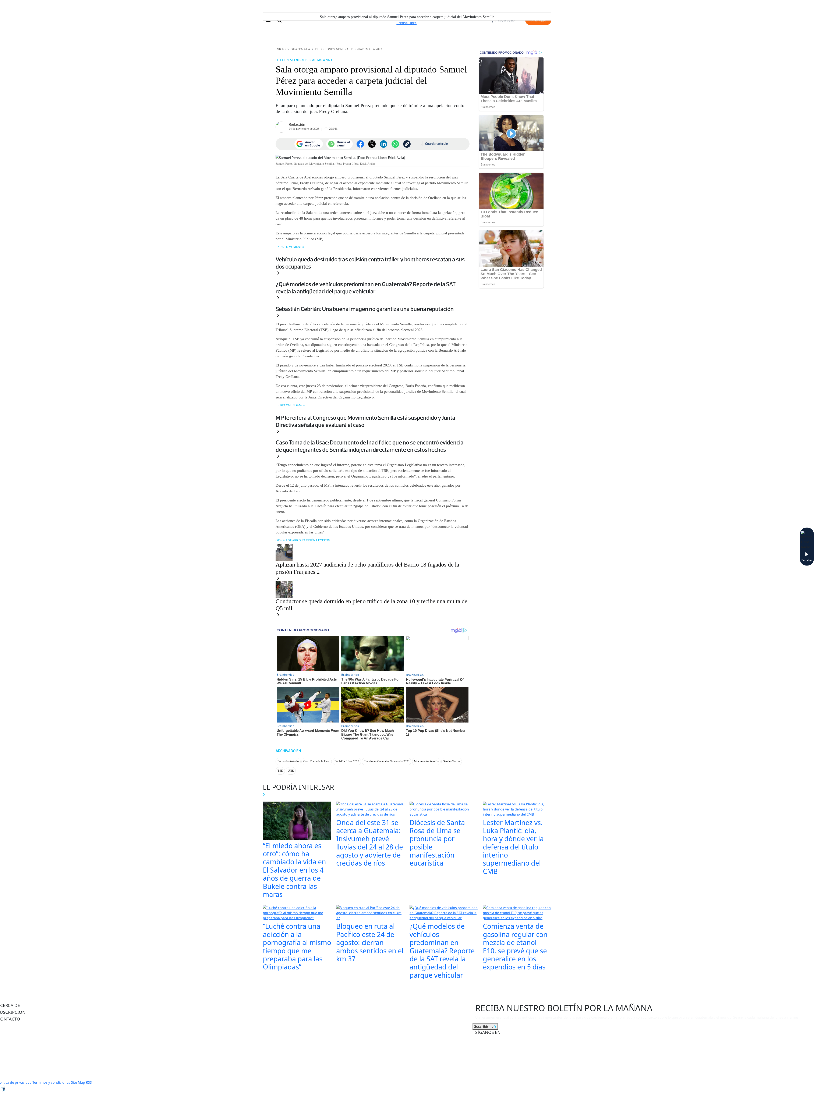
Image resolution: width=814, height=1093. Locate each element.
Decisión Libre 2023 (347, 761)
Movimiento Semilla (426, 761)
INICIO (281, 49)
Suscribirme (484, 1026)
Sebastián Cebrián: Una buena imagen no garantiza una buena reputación (365, 308)
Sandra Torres (451, 761)
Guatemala (300, 49)
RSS (89, 1082)
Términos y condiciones (51, 1082)
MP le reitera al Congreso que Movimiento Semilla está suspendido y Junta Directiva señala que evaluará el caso (365, 421)
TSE (280, 770)
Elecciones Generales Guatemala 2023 (348, 49)
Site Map (78, 1082)
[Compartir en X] (372, 144)
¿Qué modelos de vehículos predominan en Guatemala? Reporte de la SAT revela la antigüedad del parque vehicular (366, 287)
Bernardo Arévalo (288, 761)
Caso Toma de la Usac (316, 761)
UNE (291, 770)
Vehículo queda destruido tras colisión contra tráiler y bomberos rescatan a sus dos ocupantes (370, 263)
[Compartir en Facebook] (360, 144)
